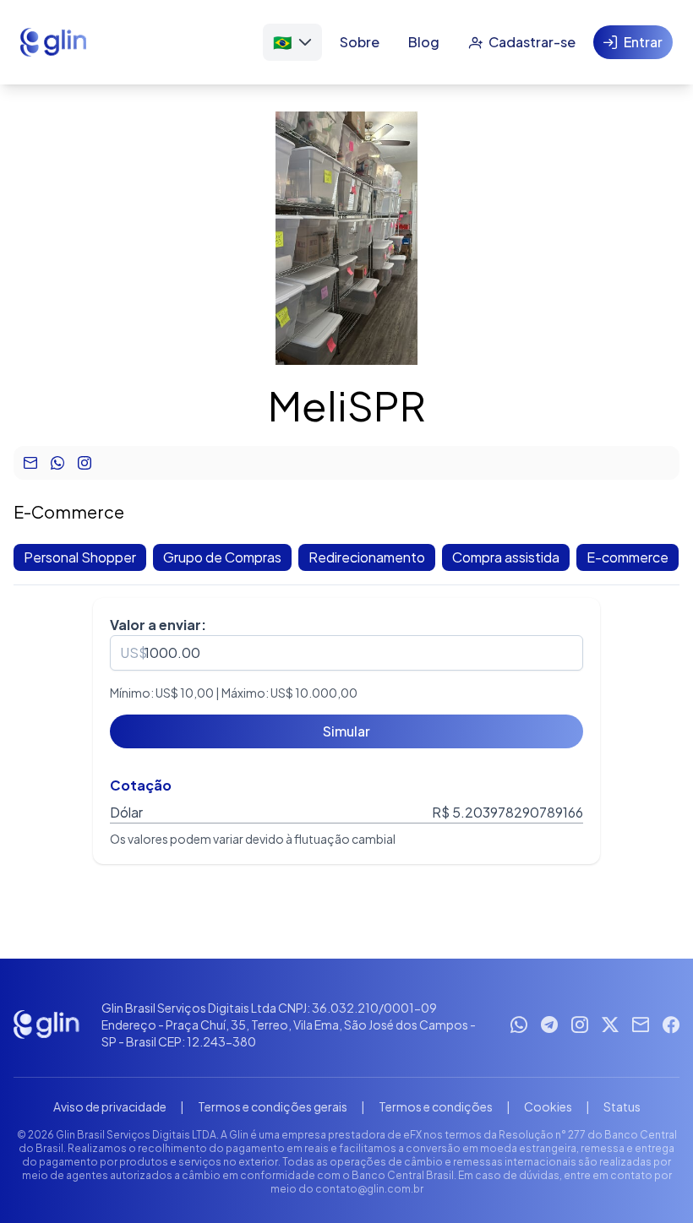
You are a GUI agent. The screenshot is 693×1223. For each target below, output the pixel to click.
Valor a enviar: (158, 624)
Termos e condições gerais (272, 1106)
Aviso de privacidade (109, 1106)
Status (622, 1106)
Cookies (548, 1106)
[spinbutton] (346, 653)
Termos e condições (436, 1106)
